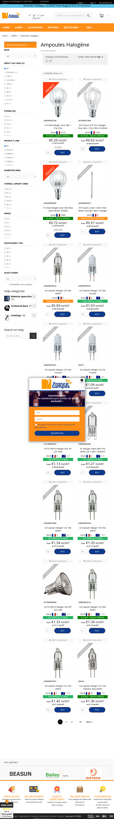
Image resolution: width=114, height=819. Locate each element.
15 (9, 128)
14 (9, 124)
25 (9, 256)
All (7, 68)
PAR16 (10, 157)
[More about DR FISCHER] (93, 773)
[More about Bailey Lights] (20, 773)
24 (9, 96)
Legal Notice (24, 816)
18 (9, 132)
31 (9, 193)
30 (9, 189)
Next (89, 722)
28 (9, 92)
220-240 (12, 72)
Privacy (60, 816)
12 (9, 99)
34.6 (9, 200)
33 (9, 197)
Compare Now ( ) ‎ (53, 73)
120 (9, 84)
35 (9, 204)
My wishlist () (105, 2)
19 (80, 722)
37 (9, 264)
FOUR (10, 150)
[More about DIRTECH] (57, 773)
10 (9, 120)
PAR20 (10, 161)
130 (9, 76)
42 (9, 88)
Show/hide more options (21, 284)
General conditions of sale (43, 816)
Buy (63, 152)
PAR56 (10, 154)
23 (9, 248)
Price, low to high (94, 57)
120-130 (11, 80)
